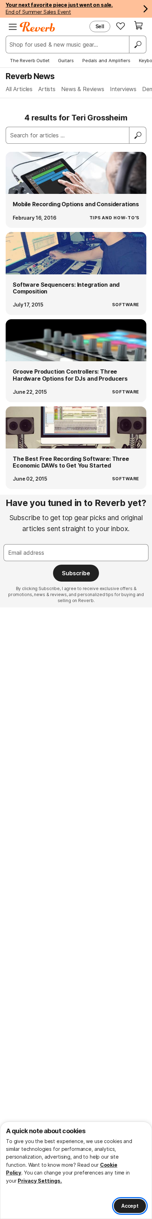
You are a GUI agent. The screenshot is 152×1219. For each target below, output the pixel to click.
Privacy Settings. (40, 1181)
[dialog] (76, 1170)
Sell (99, 26)
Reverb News (30, 76)
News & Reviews (82, 89)
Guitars (66, 60)
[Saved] (120, 26)
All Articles (19, 89)
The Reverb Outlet (29, 60)
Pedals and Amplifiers (106, 60)
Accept (130, 1206)
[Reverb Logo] (37, 27)
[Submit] (137, 135)
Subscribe (76, 573)
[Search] (137, 44)
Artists (46, 89)
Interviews (123, 89)
